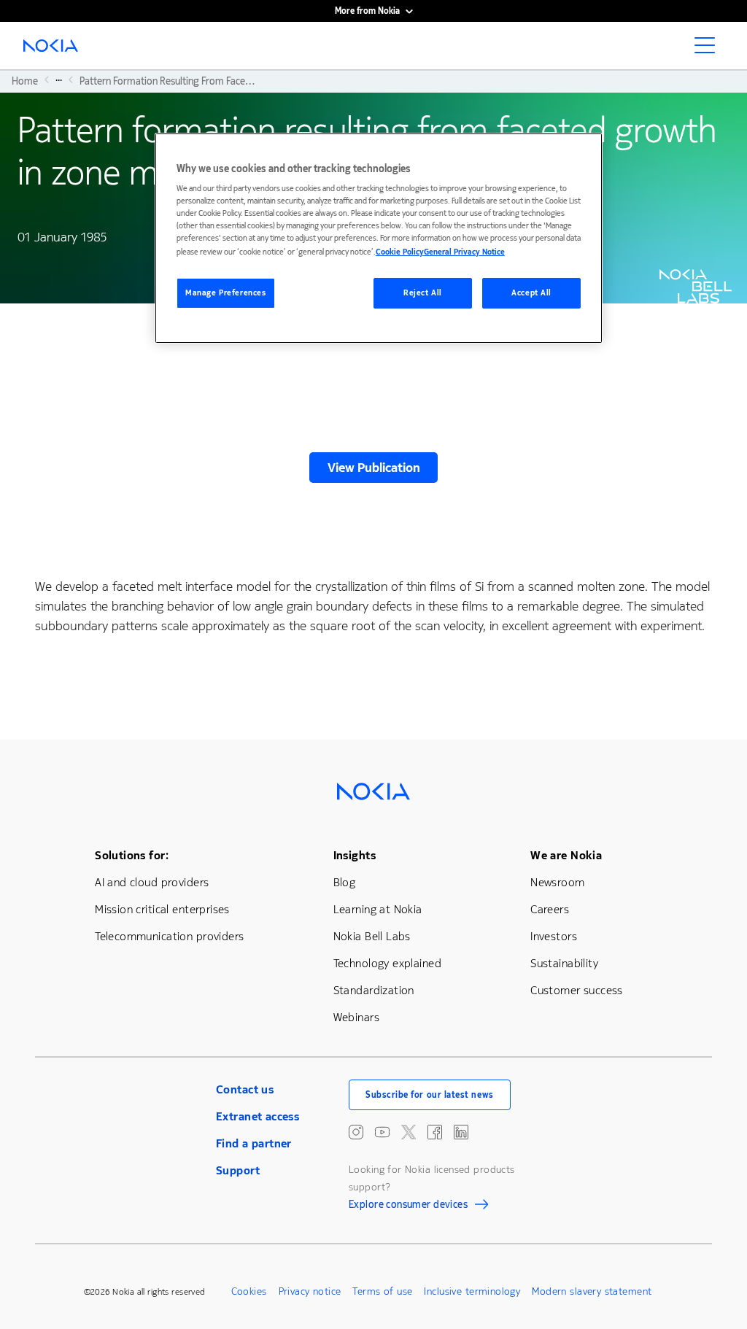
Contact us (245, 1089)
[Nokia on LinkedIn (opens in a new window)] (461, 1132)
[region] (379, 238)
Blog (344, 882)
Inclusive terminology (472, 1291)
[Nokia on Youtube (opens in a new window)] (382, 1132)
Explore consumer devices (408, 1206)
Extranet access (257, 1116)
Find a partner (254, 1143)
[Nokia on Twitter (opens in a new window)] (408, 1132)
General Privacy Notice (464, 252)
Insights (354, 855)
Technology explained (387, 963)
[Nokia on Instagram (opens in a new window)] (356, 1132)
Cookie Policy (400, 252)
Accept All (531, 292)
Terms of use (382, 1291)
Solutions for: (132, 855)
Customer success (576, 990)
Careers (549, 909)
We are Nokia (566, 855)
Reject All (422, 292)
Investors (553, 936)
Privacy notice (310, 1291)
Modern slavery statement (591, 1291)
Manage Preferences (225, 292)
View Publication (374, 467)
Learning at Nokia (377, 909)
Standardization (373, 990)
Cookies (249, 1291)
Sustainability (564, 963)
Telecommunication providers (169, 936)
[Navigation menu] (709, 49)
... (58, 79)
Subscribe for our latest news (429, 1095)
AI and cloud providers (152, 882)
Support (238, 1170)
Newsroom (557, 882)
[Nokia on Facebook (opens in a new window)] (434, 1132)
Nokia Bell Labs (372, 936)
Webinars (356, 1017)
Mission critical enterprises (162, 909)
